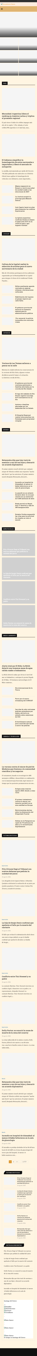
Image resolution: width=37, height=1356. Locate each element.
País (4, 83)
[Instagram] (29, 9)
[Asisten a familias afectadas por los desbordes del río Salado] (7, 407)
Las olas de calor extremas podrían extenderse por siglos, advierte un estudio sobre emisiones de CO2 (25, 713)
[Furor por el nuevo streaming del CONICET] (7, 701)
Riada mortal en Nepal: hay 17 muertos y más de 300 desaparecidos (24, 505)
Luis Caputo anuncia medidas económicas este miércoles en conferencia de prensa (27, 70)
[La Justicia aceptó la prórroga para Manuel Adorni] (7, 199)
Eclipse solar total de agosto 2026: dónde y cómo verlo (25, 790)
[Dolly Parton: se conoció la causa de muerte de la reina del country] (18, 1012)
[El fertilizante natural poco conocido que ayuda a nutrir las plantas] (7, 725)
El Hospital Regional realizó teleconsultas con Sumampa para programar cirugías (25, 418)
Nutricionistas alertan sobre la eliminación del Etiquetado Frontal (24, 812)
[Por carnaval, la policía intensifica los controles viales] (7, 321)
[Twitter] (26, 9)
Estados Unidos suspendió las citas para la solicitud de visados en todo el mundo (25, 517)
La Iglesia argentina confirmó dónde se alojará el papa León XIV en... (27, 46)
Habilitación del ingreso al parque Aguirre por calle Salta (24, 299)
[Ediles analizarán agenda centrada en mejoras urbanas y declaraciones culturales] (7, 289)
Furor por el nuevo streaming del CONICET (24, 700)
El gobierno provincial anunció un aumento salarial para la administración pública (24, 310)
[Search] (35, 9)
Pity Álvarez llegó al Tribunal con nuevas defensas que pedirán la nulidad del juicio (16, 551)
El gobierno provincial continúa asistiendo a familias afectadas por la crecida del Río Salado (24, 386)
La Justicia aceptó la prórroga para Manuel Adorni (18, 34)
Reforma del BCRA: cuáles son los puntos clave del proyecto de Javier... (9, 71)
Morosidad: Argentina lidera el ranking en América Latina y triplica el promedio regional (18, 116)
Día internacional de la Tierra (23, 689)
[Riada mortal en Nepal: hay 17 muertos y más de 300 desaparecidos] (7, 506)
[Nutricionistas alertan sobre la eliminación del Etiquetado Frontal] (7, 813)
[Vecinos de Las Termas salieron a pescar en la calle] (18, 348)
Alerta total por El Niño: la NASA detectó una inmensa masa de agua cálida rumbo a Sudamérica (17, 668)
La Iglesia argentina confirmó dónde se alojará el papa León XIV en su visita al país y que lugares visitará (24, 221)
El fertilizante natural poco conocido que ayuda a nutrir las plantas (24, 723)
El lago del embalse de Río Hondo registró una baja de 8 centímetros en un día (25, 396)
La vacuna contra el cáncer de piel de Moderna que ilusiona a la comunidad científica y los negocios (18, 769)
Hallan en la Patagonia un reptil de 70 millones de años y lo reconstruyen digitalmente (25, 823)
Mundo (6, 430)
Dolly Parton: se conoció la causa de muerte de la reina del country (17, 624)
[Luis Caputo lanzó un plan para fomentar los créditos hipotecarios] (7, 210)
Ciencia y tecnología (11, 736)
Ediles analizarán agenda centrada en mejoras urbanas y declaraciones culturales (24, 289)
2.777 (24, 1162)
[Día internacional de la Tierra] (7, 691)
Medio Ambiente (9, 635)
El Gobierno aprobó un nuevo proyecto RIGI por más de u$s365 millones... (9, 59)
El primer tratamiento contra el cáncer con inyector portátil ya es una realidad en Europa (24, 802)
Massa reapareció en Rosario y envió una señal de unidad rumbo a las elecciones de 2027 (25, 189)
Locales (6, 234)
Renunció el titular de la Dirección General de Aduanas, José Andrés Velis (28, 58)
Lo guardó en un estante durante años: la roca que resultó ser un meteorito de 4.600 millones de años (24, 496)
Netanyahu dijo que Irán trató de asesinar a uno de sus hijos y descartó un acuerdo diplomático (18, 462)
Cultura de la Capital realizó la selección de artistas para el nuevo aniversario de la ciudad (17, 266)
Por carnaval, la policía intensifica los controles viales (24, 320)
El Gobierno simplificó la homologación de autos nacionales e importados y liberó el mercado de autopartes (18, 163)
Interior (6, 333)
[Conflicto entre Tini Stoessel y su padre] (18, 959)
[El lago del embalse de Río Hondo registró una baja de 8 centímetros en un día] (7, 397)
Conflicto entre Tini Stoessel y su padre (16, 600)
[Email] (32, 9)
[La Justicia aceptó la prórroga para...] (18, 24)
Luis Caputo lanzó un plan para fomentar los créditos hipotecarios (9, 46)
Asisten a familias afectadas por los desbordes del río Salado (24, 406)
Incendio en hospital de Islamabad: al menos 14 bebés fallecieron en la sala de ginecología (24, 485)
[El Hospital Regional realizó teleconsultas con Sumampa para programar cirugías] (7, 418)
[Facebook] (23, 9)
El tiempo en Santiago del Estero (14, 1337)
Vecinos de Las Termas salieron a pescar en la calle (16, 364)
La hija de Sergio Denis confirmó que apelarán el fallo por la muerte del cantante (17, 575)
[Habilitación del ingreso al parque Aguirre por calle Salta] (7, 300)
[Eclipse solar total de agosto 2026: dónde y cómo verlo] (7, 792)
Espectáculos (8, 529)
